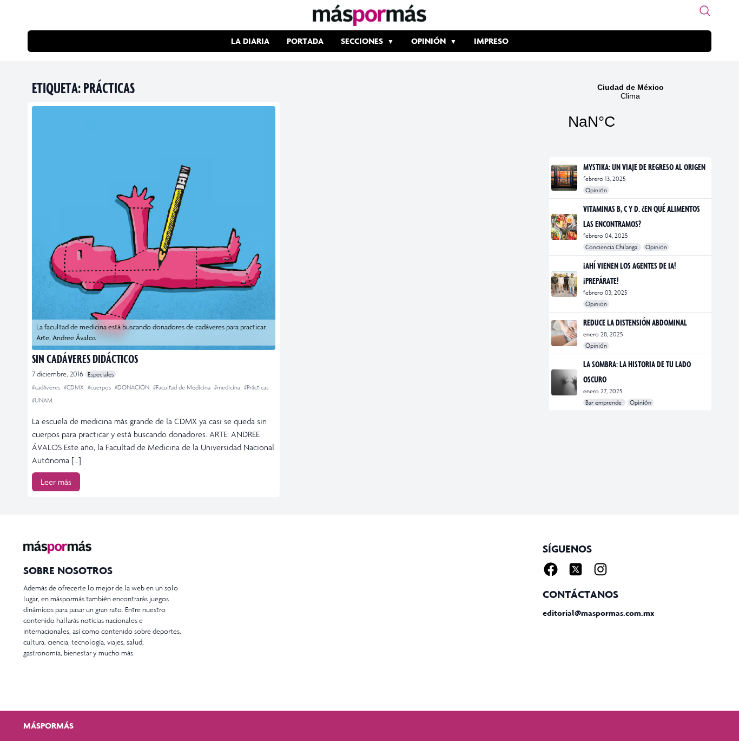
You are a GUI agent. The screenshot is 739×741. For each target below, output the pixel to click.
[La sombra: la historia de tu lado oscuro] (565, 382)
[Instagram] (600, 569)
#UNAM (42, 400)
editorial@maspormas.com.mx (598, 613)
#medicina (228, 387)
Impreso (491, 41)
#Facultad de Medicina (182, 387)
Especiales (101, 374)
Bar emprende (604, 402)
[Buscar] (704, 10)
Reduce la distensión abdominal (635, 322)
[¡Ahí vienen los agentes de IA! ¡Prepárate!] (565, 284)
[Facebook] (551, 569)
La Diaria (250, 41)
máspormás (48, 725)
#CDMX (74, 387)
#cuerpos (100, 387)
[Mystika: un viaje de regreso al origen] (565, 178)
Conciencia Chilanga (612, 247)
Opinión (428, 41)
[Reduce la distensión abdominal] (565, 333)
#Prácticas (256, 387)
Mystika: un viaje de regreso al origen (644, 166)
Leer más (56, 482)
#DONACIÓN (133, 387)
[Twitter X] (576, 569)
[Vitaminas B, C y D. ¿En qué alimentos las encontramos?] (565, 227)
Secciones (362, 41)
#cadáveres (47, 387)
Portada (305, 41)
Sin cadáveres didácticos (85, 358)
